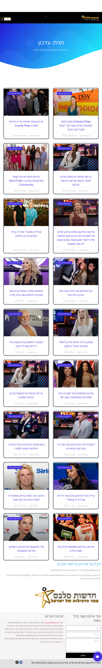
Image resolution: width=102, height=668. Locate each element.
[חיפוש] (2, 19)
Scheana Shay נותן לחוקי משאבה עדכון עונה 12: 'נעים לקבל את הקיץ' (76, 125)
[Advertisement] (51, 6)
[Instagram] (17, 662)
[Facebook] (20, 662)
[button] (45, 16)
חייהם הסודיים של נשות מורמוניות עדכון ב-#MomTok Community (26, 180)
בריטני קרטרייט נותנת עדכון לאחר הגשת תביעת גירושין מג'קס (76, 180)
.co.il (52, 622)
